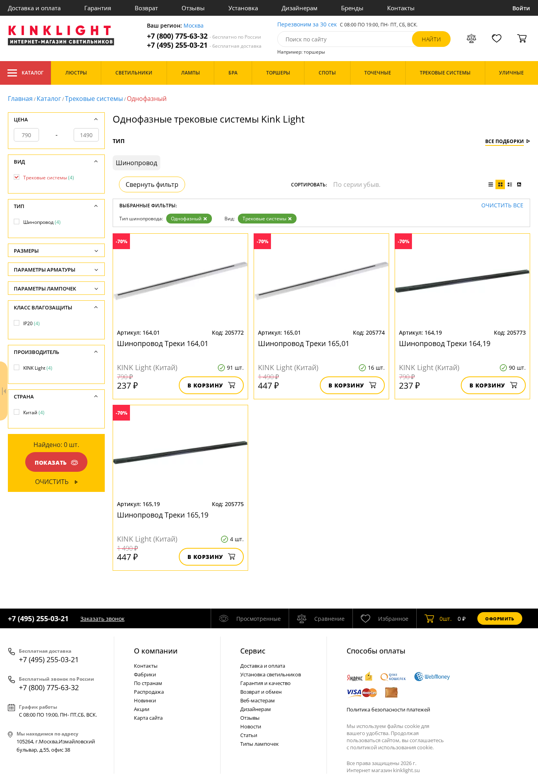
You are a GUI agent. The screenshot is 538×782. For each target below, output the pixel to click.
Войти (521, 8)
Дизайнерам (299, 8)
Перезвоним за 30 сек (307, 24)
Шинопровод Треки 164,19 (444, 343)
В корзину (205, 385)
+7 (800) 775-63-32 (204, 36)
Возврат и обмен (261, 691)
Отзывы (193, 8)
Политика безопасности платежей (388, 709)
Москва (194, 25)
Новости (250, 726)
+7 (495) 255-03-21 (204, 45)
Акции (141, 709)
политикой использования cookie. (392, 747)
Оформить (499, 619)
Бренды (352, 8)
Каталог (32, 72)
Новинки (145, 700)
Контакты (401, 8)
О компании (156, 650)
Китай (34, 412)
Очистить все (502, 205)
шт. (446, 618)
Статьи (248, 735)
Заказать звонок (102, 618)
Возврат (146, 8)
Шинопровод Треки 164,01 (162, 343)
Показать (51, 462)
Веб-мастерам (257, 700)
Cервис (252, 650)
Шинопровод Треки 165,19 (162, 514)
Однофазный (186, 218)
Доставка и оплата (34, 8)
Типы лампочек (259, 743)
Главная (20, 98)
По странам (148, 683)
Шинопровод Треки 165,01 (303, 343)
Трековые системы (94, 98)
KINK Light (37, 368)
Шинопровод (42, 222)
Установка (243, 8)
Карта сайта (148, 717)
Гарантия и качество (265, 683)
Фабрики (145, 674)
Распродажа (149, 691)
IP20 (31, 323)
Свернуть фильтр (152, 184)
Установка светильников (270, 674)
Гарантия (97, 8)
